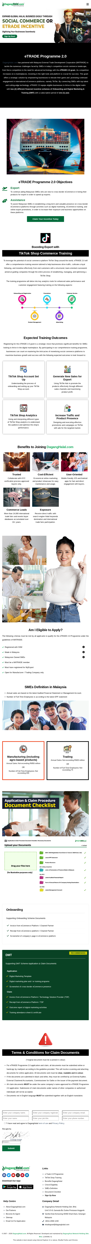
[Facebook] (4, 1175)
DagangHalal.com (10, 63)
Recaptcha (6, 1129)
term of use (44, 1123)
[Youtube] (13, 1175)
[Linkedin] (27, 1175)
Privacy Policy (58, 1123)
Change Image (16, 1140)
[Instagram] (18, 1175)
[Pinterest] (22, 1175)
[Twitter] (9, 1175)
